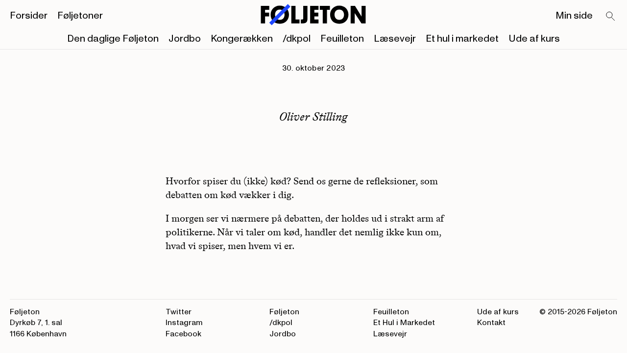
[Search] (610, 16)
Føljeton (284, 311)
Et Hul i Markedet (404, 322)
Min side (574, 16)
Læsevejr (395, 39)
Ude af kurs (534, 39)
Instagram (184, 322)
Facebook (183, 333)
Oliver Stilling (313, 116)
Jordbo (185, 39)
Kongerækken (242, 39)
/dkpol (297, 39)
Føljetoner (80, 16)
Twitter (179, 311)
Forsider (29, 16)
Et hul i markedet (462, 39)
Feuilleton (342, 39)
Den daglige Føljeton (113, 39)
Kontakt (491, 322)
